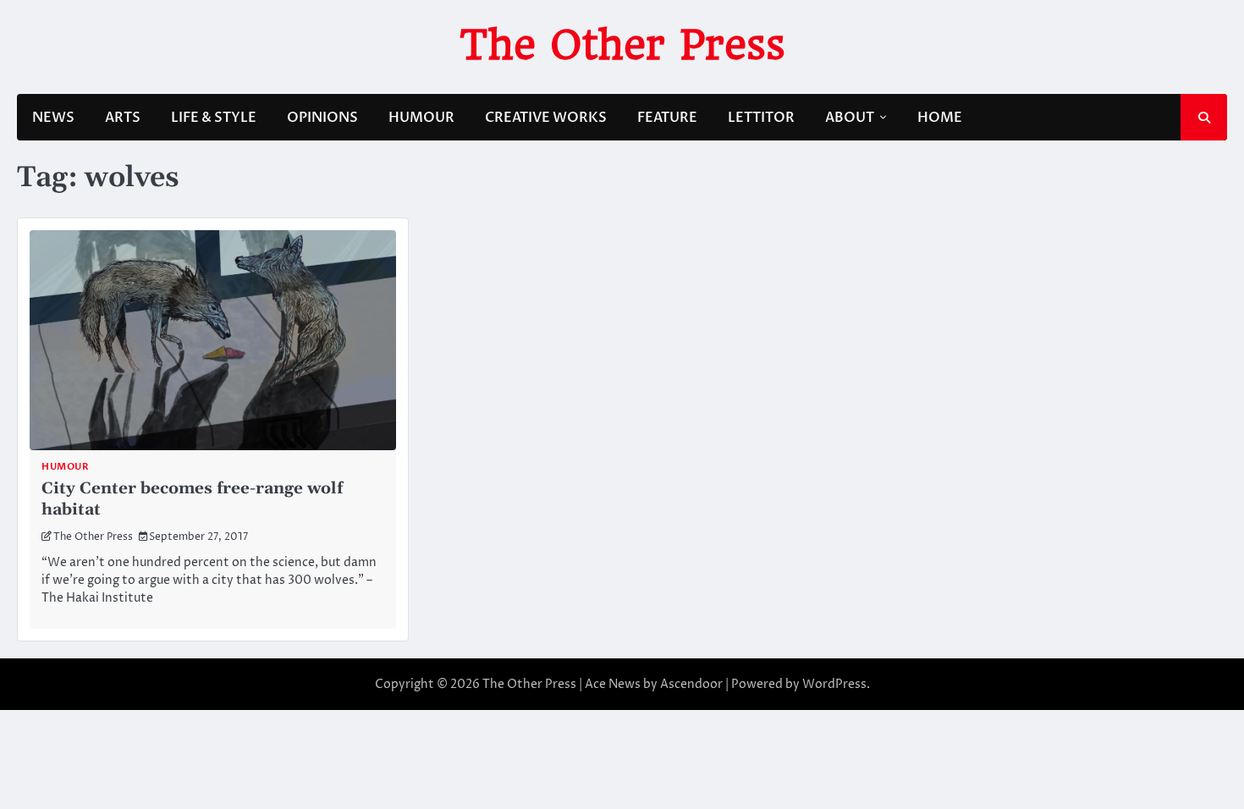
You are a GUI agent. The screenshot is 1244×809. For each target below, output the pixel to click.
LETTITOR (761, 117)
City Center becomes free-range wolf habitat (192, 499)
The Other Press (622, 45)
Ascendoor (691, 684)
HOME (939, 117)
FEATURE (667, 117)
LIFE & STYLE (213, 117)
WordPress (834, 684)
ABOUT (849, 117)
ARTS (122, 117)
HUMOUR (421, 117)
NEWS (53, 117)
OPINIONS (322, 117)
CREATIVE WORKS (546, 117)
